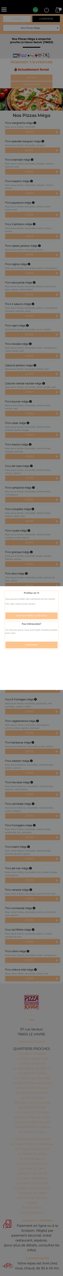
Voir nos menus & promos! (31, 615)
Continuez (31, 645)
